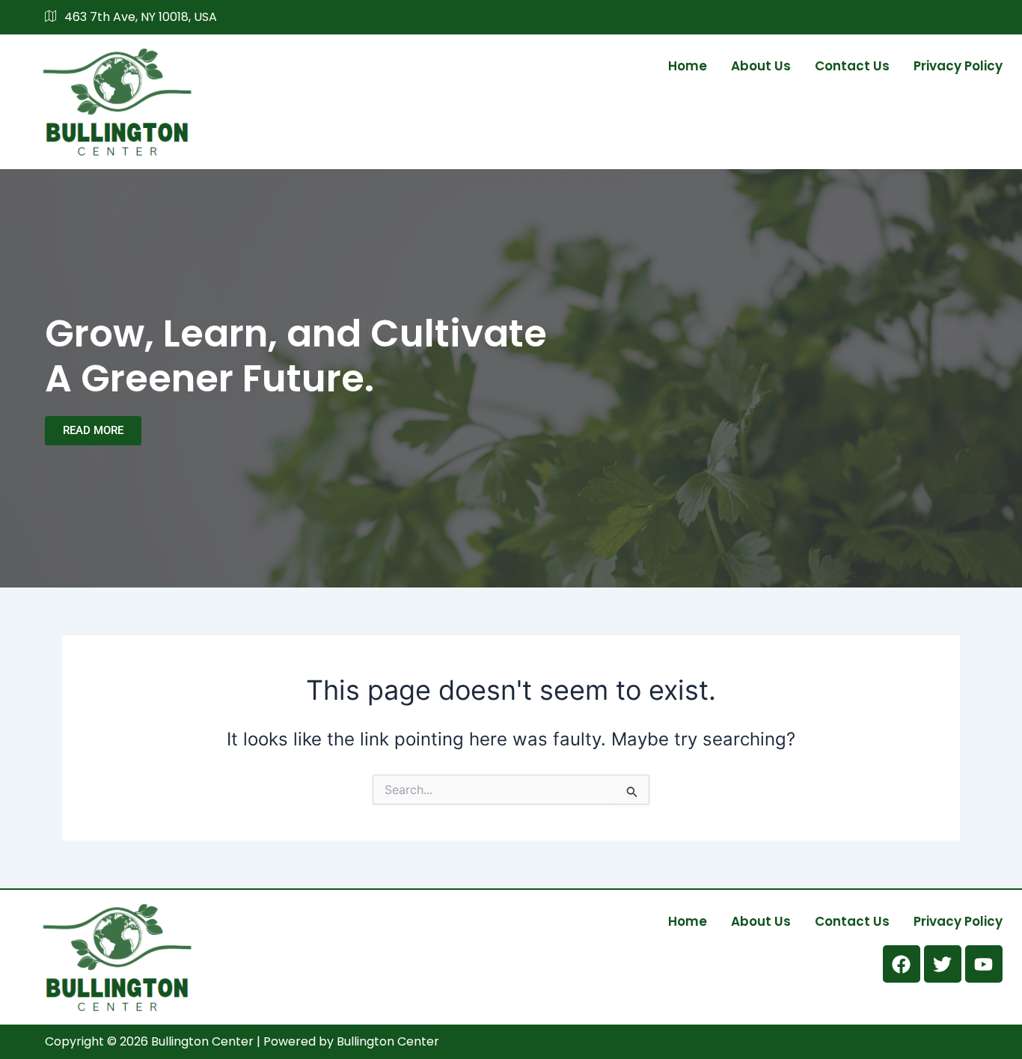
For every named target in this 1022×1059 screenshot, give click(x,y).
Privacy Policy (958, 66)
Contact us (852, 66)
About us (761, 66)
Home (687, 66)
